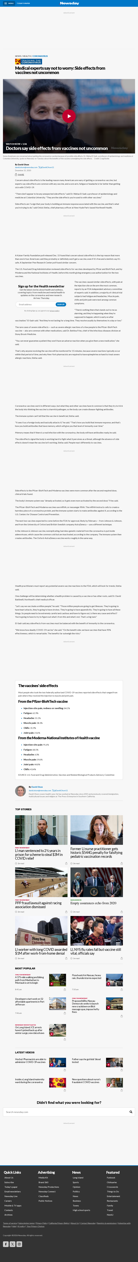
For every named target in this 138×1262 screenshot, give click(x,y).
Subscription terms (26, 1223)
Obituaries (112, 1182)
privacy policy (54, 311)
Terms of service (10, 1223)
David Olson (37, 787)
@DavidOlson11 (47, 167)
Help (14, 1226)
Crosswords (112, 1187)
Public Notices (45, 1200)
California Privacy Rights (59, 1223)
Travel (110, 1210)
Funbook (111, 1177)
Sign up (61, 304)
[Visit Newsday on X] (12, 1244)
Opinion (76, 1187)
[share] (66, 863)
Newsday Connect (47, 1191)
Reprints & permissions (107, 1223)
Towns (76, 1205)
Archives (8, 1214)
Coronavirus (40, 56)
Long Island (78, 1177)
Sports (76, 1182)
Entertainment (113, 1196)
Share (21, 174)
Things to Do (113, 1191)
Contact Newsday (88, 1223)
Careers (8, 1200)
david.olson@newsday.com (26, 167)
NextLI (110, 1214)
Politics (76, 1191)
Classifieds (44, 1196)
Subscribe (9, 1182)
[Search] (131, 1112)
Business (77, 1200)
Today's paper (11, 1187)
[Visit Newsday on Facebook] (6, 1244)
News (18, 56)
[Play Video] (69, 116)
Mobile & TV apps (12, 1205)
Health (27, 56)
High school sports (81, 1210)
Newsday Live (10, 1196)
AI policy (21, 1226)
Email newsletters (12, 1191)
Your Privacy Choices (35, 1226)
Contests (8, 1210)
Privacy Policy (41, 1223)
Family (110, 1205)
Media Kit (43, 1177)
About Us (8, 1177)
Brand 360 (43, 1182)
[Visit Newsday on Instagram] (19, 1244)
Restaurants (112, 1200)
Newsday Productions (49, 1187)
